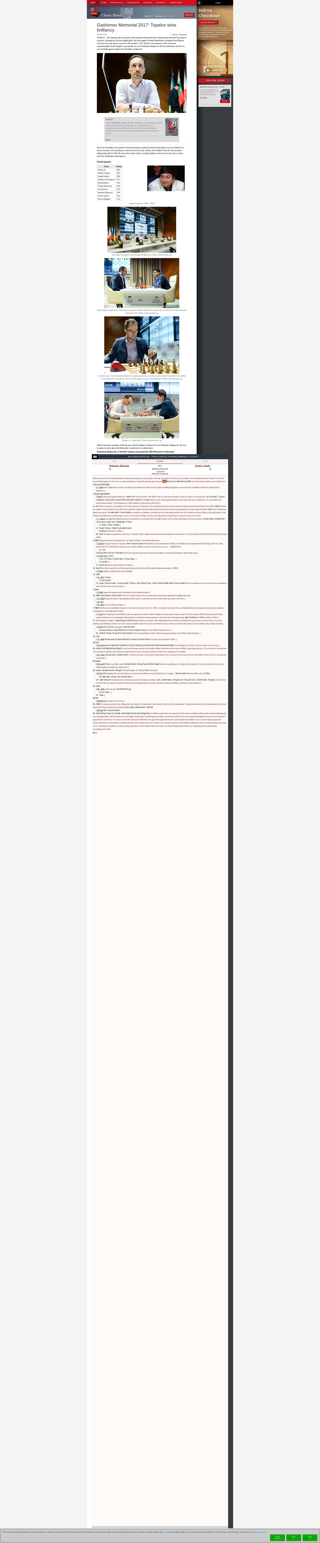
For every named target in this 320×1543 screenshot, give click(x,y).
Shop (93, 3)
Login (217, 3)
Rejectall (294, 1537)
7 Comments (182, 34)
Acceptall (310, 1537)
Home (103, 3)
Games (205, 461)
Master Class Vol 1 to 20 (212, 87)
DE (165, 16)
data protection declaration (259, 1532)
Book (114, 461)
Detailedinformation (277, 1537)
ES (170, 16)
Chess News (111, 15)
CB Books (147, 3)
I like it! (174, 34)
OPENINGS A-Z (116, 3)
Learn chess (176, 3)
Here (164, 1532)
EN (167, 16)
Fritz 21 (109, 119)
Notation (160, 461)
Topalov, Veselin (202, 465)
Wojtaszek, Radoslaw (119, 465)
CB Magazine (133, 3)
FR (172, 16)
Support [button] (160, 3)
